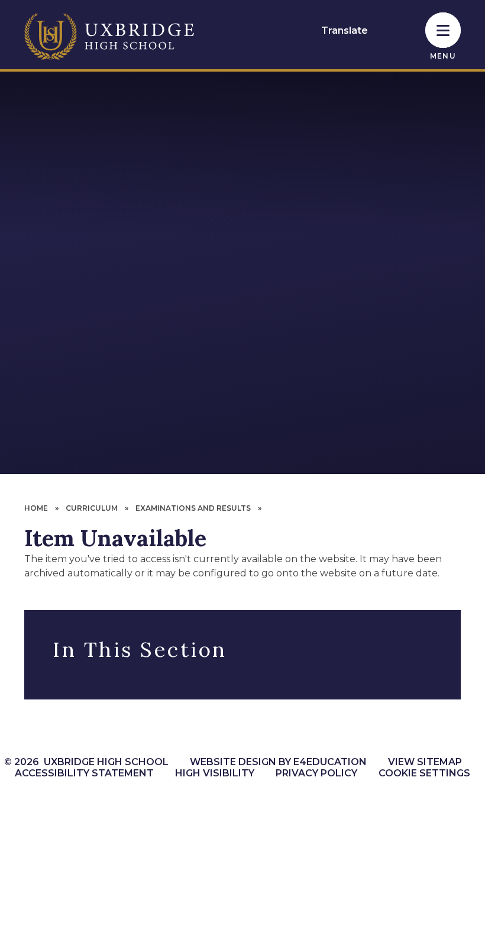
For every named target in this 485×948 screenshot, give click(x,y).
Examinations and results (193, 508)
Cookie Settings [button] (424, 773)
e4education (330, 762)
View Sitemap (425, 762)
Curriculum (92, 508)
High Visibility (214, 773)
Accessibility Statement (84, 773)
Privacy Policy (316, 773)
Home (36, 508)
